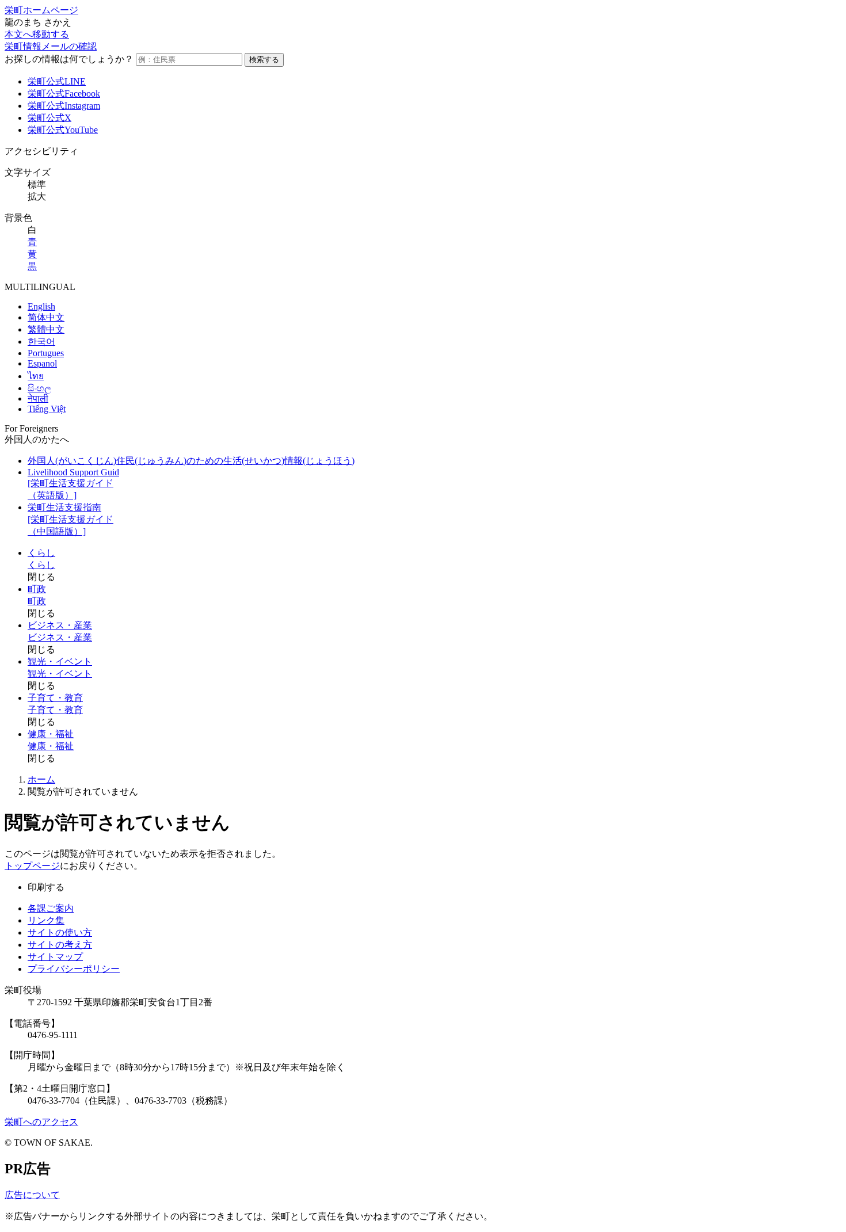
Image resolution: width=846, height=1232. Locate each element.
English (41, 306)
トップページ (32, 866)
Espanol (42, 363)
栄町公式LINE (57, 81)
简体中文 (46, 317)
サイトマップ (55, 957)
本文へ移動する (37, 34)
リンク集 (46, 920)
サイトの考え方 (60, 944)
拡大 (37, 196)
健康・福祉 (51, 734)
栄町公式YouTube (63, 130)
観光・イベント (60, 661)
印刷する (46, 887)
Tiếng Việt (47, 409)
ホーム (41, 779)
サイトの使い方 (60, 932)
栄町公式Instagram (64, 105)
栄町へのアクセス (41, 1122)
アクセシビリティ (41, 151)
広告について (32, 1195)
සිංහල (39, 388)
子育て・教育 (55, 698)
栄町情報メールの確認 (51, 46)
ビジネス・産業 (60, 625)
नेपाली (38, 398)
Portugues (46, 353)
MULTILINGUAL (40, 287)
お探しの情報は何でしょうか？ (69, 59)
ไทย (36, 376)
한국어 (41, 341)
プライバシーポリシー (74, 969)
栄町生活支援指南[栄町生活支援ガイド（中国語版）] (70, 519)
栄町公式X (49, 118)
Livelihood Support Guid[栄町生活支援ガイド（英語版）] (73, 483)
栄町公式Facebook (64, 93)
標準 (37, 184)
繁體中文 (46, 329)
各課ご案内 (51, 908)
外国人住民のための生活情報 (191, 461)
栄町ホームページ (41, 10)
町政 (37, 589)
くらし (41, 553)
